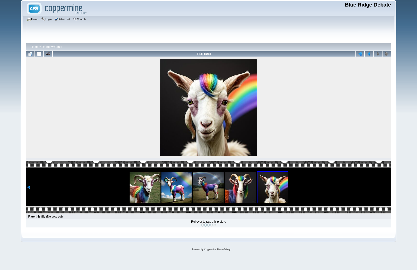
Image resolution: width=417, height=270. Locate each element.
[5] (214, 225)
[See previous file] (369, 54)
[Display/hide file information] (39, 54)
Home (35, 47)
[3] (208, 225)
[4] (211, 225)
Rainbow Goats (52, 47)
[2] (205, 225)
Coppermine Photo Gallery (217, 249)
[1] (202, 225)
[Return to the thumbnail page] (30, 54)
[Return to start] (360, 54)
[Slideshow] (48, 54)
